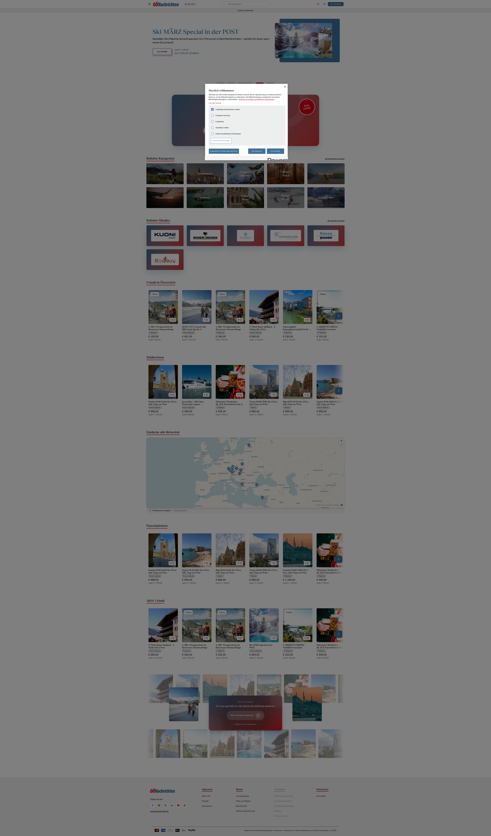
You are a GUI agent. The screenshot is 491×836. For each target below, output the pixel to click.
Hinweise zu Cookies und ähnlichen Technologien (256, 99)
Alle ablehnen (257, 151)
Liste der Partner (215, 103)
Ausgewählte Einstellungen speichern (224, 151)
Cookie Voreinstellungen (221, 140)
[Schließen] (285, 86)
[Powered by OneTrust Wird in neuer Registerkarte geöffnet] (277, 158)
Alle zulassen (275, 151)
